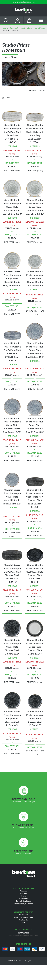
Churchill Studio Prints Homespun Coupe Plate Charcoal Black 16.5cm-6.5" (34, 718)
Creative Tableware (27, 28)
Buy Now (12, 142)
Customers (23, 898)
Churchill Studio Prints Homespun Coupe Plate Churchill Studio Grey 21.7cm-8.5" (12, 278)
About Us (23, 891)
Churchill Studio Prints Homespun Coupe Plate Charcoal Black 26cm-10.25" (34, 647)
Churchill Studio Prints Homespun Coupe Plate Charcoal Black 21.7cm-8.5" (12, 718)
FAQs (24, 922)
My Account (23, 915)
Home (4, 28)
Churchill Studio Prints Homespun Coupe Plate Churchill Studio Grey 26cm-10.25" (35, 207)
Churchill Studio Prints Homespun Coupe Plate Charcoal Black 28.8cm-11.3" (12, 647)
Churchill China (39, 28)
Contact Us (23, 920)
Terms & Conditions (23, 901)
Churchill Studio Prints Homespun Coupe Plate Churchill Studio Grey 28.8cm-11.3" (12, 207)
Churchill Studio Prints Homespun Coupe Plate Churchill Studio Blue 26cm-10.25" (12, 425)
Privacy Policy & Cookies (23, 904)
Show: (32, 91)
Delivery (23, 893)
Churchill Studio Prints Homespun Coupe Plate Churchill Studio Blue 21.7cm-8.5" (35, 425)
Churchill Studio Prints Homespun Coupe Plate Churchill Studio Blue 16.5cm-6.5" (12, 496)
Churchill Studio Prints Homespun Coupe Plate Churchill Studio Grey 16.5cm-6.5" (35, 278)
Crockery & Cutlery (13, 28)
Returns (23, 896)
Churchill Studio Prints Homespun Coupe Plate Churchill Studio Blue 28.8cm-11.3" (34, 350)
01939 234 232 (30, 2)
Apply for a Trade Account (23, 917)
